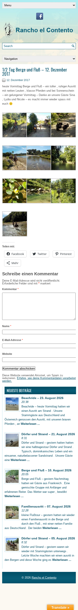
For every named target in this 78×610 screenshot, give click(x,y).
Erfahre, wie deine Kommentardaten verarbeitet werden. (39, 379)
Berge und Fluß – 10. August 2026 (46, 470)
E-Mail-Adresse (12, 340)
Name (6, 326)
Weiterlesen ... (30, 423)
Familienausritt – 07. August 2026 (46, 506)
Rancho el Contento (44, 577)
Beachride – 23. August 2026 (42, 398)
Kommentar (10, 289)
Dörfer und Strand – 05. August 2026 (48, 538)
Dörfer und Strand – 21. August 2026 (48, 434)
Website (7, 353)
